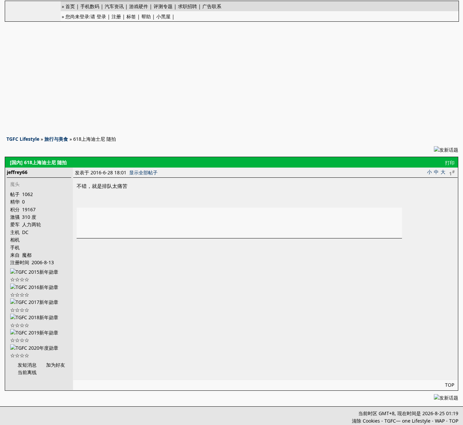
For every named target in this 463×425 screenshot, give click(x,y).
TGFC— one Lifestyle (407, 421)
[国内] (16, 162)
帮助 (146, 16)
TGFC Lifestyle (22, 139)
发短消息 (27, 365)
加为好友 (55, 365)
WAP (440, 421)
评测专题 (163, 6)
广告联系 (211, 6)
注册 (116, 16)
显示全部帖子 (143, 172)
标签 (131, 16)
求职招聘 (187, 6)
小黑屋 (163, 16)
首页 (70, 6)
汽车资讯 (114, 6)
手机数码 (89, 6)
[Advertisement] (231, 76)
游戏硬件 (138, 6)
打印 (450, 162)
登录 (101, 16)
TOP (449, 385)
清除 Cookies (366, 421)
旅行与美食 (56, 139)
